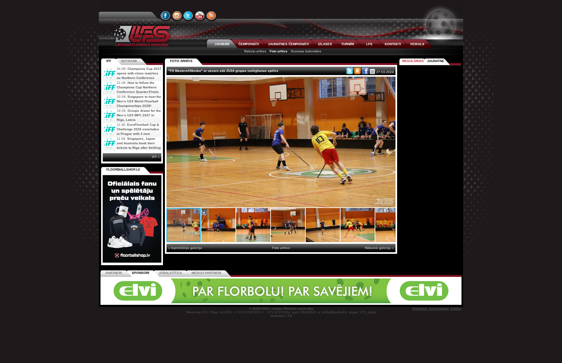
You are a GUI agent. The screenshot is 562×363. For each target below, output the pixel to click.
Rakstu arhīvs (255, 51)
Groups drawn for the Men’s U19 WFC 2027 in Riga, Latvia (139, 115)
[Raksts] (372, 71)
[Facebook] (365, 71)
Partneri (114, 273)
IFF (108, 61)
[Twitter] (349, 71)
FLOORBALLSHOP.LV (123, 169)
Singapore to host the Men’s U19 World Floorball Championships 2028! (139, 101)
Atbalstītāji (170, 273)
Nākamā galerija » (379, 248)
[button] (389, 82)
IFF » (156, 157)
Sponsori (140, 273)
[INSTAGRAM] (177, 15)
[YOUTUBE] (200, 15)
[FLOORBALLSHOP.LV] (132, 263)
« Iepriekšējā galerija (185, 248)
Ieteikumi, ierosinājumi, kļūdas (437, 308)
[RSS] (211, 15)
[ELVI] (281, 302)
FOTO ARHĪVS (181, 61)
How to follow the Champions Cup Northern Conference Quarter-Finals (138, 87)
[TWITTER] (188, 15)
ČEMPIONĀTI (248, 44)
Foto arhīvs (279, 51)
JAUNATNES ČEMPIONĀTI (288, 44)
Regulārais (413, 61)
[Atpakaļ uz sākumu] (141, 36)
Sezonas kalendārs (306, 51)
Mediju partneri (206, 273)
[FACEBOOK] (165, 15)
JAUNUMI (222, 44)
